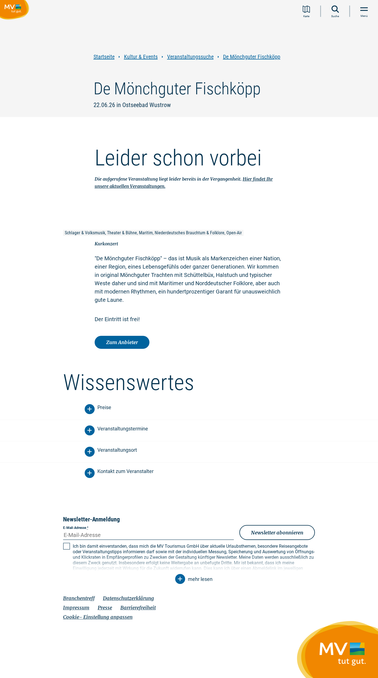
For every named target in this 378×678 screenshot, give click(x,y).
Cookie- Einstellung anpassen (98, 617)
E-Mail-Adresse (75, 528)
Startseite (104, 57)
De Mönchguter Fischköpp (251, 57)
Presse (105, 607)
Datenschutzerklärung (128, 598)
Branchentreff (79, 598)
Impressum (76, 607)
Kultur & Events (141, 57)
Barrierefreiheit (138, 607)
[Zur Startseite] (15, 11)
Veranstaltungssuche (190, 57)
